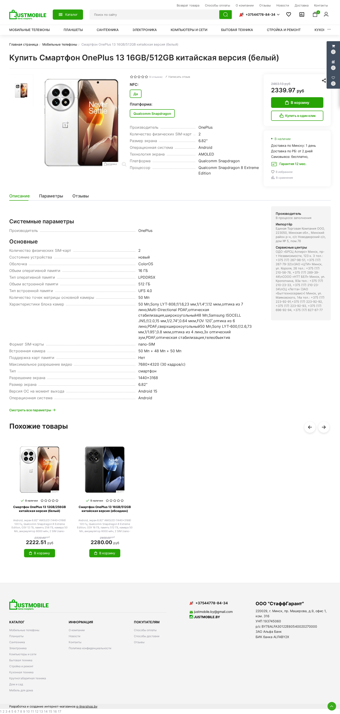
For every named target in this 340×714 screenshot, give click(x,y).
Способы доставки (146, 636)
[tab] (21, 196)
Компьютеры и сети (189, 30)
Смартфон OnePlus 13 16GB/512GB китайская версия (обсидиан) (105, 509)
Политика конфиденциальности (90, 648)
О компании (77, 630)
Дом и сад (16, 684)
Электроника (145, 30)
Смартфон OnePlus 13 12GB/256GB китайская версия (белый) (39, 509)
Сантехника (108, 30)
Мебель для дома (21, 690)
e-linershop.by (86, 706)
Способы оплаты (145, 630)
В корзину (300, 102)
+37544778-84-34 (260, 14)
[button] (259, 14)
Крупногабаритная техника (27, 678)
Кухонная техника (21, 672)
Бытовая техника (237, 30)
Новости (74, 636)
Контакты (75, 642)
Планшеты (73, 30)
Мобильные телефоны (29, 30)
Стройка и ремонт (284, 30)
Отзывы (139, 642)
